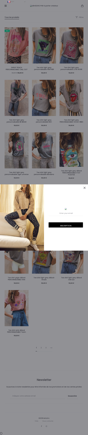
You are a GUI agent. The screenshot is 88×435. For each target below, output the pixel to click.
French (12, 1)
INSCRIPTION (65, 225)
